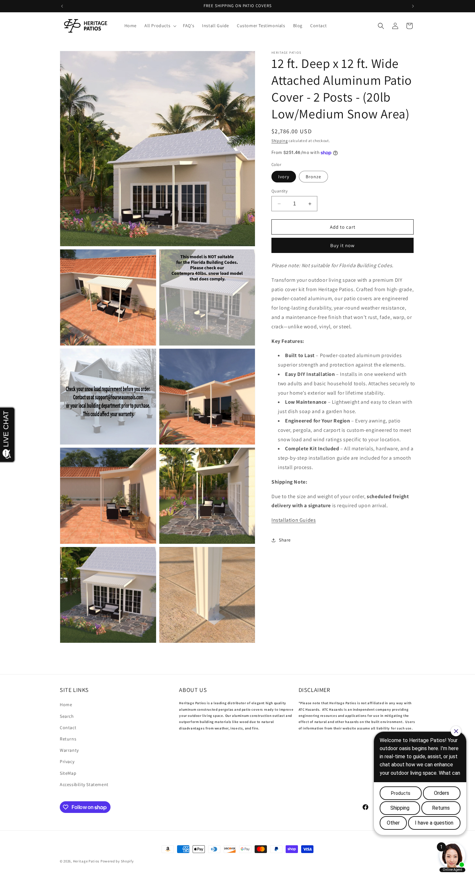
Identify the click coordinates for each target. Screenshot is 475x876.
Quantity (279, 191)
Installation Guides (293, 520)
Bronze (313, 177)
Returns (68, 739)
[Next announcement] (413, 6)
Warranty (69, 750)
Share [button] (285, 540)
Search (67, 716)
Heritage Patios (86, 861)
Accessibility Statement (84, 784)
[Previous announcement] (62, 6)
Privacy (67, 761)
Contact (68, 727)
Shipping (279, 140)
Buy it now (342, 246)
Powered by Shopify (117, 861)
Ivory (283, 177)
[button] (160, 25)
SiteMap (68, 773)
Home (66, 704)
